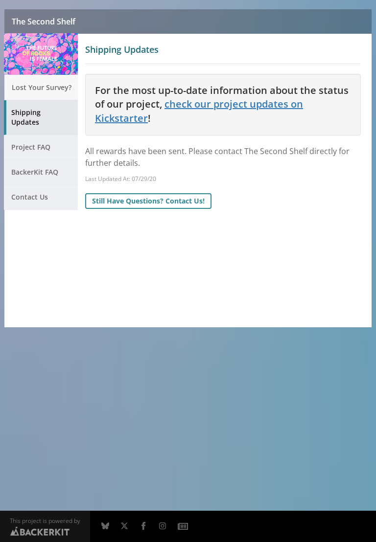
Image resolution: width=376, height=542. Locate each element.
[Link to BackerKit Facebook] (143, 526)
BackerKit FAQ (34, 172)
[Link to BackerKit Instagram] (162, 526)
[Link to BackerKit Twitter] (124, 526)
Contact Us (29, 197)
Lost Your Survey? (41, 87)
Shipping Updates (26, 117)
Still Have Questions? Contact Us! (148, 200)
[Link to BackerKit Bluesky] (105, 526)
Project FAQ (30, 147)
